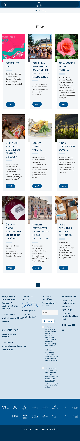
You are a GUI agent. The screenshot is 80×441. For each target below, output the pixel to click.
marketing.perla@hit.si (12, 318)
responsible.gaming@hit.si (14, 346)
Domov (37, 10)
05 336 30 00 (9, 314)
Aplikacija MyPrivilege (67, 308)
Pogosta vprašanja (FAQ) (29, 315)
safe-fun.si (7, 349)
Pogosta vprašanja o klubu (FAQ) (70, 316)
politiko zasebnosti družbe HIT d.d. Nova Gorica (51, 379)
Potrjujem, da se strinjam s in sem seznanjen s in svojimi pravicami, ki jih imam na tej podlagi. (51, 377)
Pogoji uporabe (51, 371)
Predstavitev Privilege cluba (68, 301)
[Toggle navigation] (76, 4)
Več (10, 104)
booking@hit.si (28, 310)
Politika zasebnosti (42, 429)
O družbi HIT (26, 429)
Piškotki (55, 429)
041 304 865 (8, 342)
